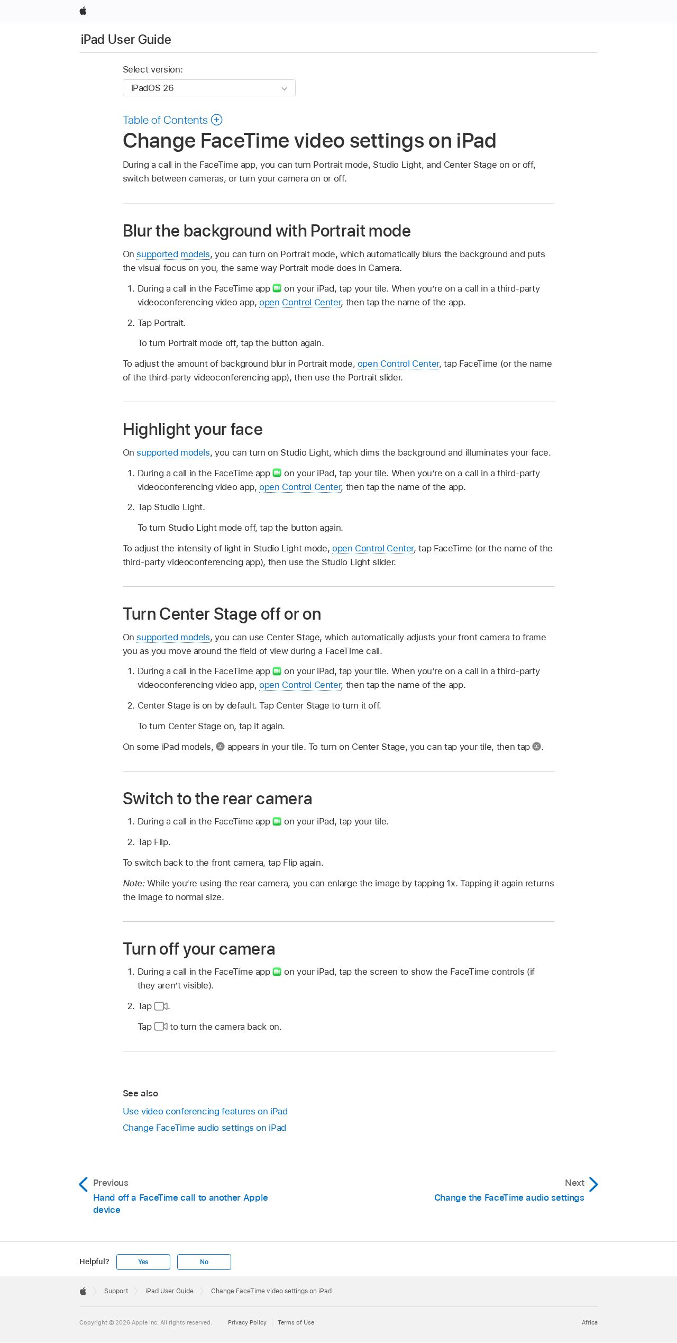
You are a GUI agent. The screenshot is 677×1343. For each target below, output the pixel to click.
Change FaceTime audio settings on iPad (204, 1127)
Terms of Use (296, 1322)
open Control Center (300, 302)
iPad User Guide (126, 39)
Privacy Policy (247, 1322)
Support (116, 1291)
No (204, 1262)
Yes (143, 1262)
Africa (590, 1322)
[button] (173, 119)
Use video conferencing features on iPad (205, 1111)
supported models (172, 254)
